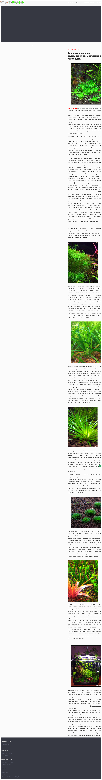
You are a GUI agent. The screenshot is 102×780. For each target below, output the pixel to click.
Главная (70, 3)
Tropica (5, 766)
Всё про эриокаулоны (5, 774)
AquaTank (5, 755)
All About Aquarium (7, 753)
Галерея (86, 3)
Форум (92, 3)
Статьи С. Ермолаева (8, 762)
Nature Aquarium (7, 764)
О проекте (99, 3)
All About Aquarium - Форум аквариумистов (22, 777)
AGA (4, 757)
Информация (78, 3)
